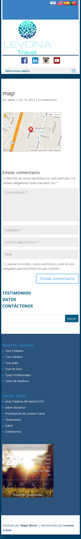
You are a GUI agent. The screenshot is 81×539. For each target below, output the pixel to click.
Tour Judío (11, 363)
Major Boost (29, 525)
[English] (60, 5)
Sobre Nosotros (15, 407)
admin (11, 100)
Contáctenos (17, 306)
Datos (9, 299)
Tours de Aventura (17, 381)
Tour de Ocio (13, 369)
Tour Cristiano (14, 351)
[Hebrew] (53, 5)
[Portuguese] (73, 5)
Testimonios (16, 293)
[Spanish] (67, 5)
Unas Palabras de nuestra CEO (24, 401)
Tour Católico (13, 357)
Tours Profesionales (18, 375)
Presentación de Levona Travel (25, 413)
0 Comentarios (47, 100)
